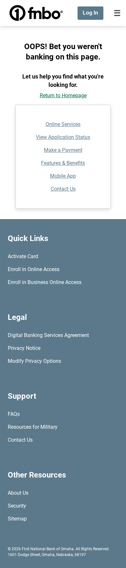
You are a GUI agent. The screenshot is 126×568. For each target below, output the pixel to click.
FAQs (14, 414)
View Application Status (63, 137)
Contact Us (63, 189)
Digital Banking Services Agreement (48, 335)
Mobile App (63, 176)
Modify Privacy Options (34, 361)
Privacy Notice (24, 348)
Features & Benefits (63, 163)
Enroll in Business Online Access (44, 282)
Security (17, 506)
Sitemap (17, 519)
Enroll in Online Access (33, 269)
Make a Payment (63, 150)
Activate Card (23, 256)
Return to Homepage (63, 95)
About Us (18, 493)
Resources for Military (33, 427)
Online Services (63, 124)
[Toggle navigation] (117, 13)
